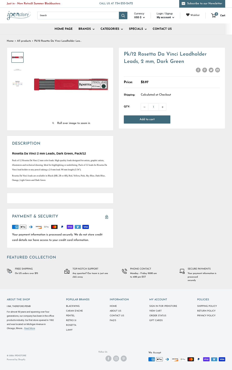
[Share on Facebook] (198, 70)
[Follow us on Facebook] (108, 359)
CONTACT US (162, 29)
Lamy (69, 330)
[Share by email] (217, 70)
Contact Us (117, 316)
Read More (29, 328)
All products (24, 41)
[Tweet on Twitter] (211, 70)
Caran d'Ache (74, 311)
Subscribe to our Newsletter (204, 3)
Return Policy (206, 311)
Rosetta (71, 325)
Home (10, 41)
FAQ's (113, 320)
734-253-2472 (116, 3)
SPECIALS (136, 29)
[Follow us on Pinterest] (124, 359)
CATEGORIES (110, 29)
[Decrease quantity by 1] (144, 107)
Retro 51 (71, 320)
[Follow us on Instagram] (116, 359)
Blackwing (73, 306)
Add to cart (147, 119)
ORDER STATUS (157, 316)
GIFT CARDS (156, 320)
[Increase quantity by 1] (162, 107)
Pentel (70, 316)
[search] (78, 15)
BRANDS (84, 29)
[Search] (123, 15)
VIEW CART (155, 311)
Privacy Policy (206, 316)
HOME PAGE (64, 29)
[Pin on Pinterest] (204, 70)
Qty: (127, 107)
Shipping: (129, 95)
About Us (115, 311)
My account (164, 17)
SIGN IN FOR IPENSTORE (163, 306)
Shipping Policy (207, 306)
